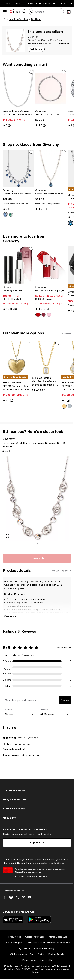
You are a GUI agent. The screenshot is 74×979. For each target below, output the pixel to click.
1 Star (7, 685)
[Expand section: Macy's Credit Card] (37, 799)
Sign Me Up (37, 842)
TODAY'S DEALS (11, 3)
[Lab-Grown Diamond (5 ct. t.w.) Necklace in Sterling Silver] (18, 88)
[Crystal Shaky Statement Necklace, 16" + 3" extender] (18, 168)
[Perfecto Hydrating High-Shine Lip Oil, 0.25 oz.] (50, 265)
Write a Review (64, 647)
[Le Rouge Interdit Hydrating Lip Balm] (18, 265)
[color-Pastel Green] (11, 215)
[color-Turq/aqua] (70, 223)
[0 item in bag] (68, 11)
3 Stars (7, 673)
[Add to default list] (31, 72)
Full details (36, 49)
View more (10, 616)
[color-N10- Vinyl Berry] (43, 315)
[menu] (5, 12)
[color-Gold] (64, 406)
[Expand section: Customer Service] (37, 790)
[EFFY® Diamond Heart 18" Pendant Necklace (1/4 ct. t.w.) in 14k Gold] (17, 358)
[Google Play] (39, 919)
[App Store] (13, 919)
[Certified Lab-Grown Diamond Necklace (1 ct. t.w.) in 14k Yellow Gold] (46, 358)
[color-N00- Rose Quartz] (49, 315)
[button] (37, 503)
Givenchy (33, 36)
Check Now (41, 876)
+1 (53, 314)
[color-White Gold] (70, 406)
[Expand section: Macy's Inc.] (37, 817)
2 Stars (7, 679)
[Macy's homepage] (4, 19)
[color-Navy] (5, 215)
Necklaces (36, 19)
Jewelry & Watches (18, 19)
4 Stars (7, 667)
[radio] (5, 215)
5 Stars (7, 661)
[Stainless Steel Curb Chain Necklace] (50, 88)
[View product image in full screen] (8, 536)
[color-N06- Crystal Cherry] (38, 315)
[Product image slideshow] (37, 503)
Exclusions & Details (25, 876)
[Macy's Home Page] (17, 11)
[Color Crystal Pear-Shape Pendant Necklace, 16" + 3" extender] (50, 168)
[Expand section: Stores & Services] (37, 808)
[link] (18, 118)
